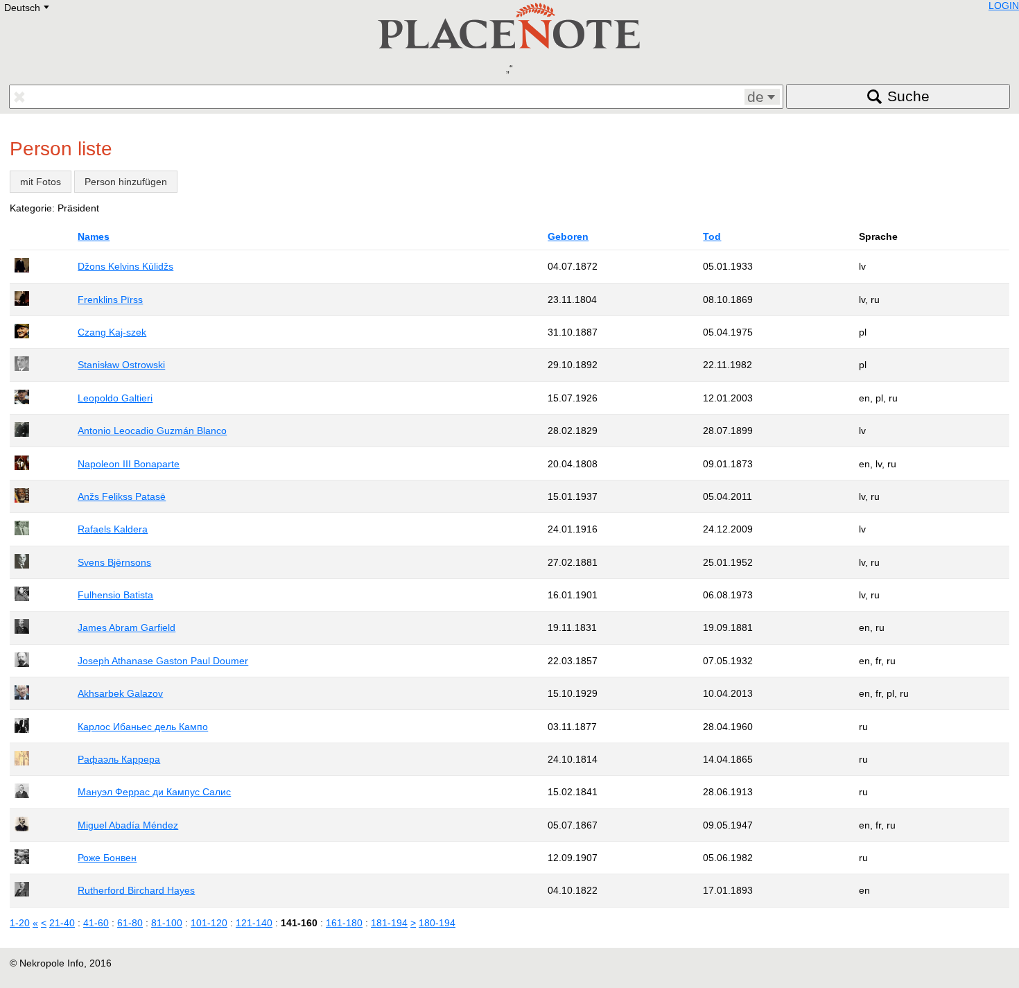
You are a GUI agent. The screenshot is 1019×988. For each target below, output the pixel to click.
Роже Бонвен (107, 857)
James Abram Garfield (126, 627)
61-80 (130, 922)
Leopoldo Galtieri (115, 398)
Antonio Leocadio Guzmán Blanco (152, 430)
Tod (712, 236)
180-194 (437, 922)
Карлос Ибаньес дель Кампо (143, 726)
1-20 (20, 922)
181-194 (389, 922)
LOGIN (1003, 5)
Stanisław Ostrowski (121, 364)
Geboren (568, 236)
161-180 (344, 922)
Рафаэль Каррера (119, 759)
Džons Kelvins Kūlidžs (125, 266)
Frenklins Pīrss (110, 299)
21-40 (62, 922)
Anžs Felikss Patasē (122, 496)
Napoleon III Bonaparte (129, 463)
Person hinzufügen (126, 181)
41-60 (96, 922)
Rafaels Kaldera (113, 529)
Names (94, 236)
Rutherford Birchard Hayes (136, 890)
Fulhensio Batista (115, 594)
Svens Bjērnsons (114, 562)
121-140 (254, 922)
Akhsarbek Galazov (120, 693)
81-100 (166, 922)
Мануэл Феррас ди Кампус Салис (154, 791)
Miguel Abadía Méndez (128, 825)
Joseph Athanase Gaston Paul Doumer (163, 660)
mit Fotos (40, 181)
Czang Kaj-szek (112, 332)
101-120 (209, 922)
